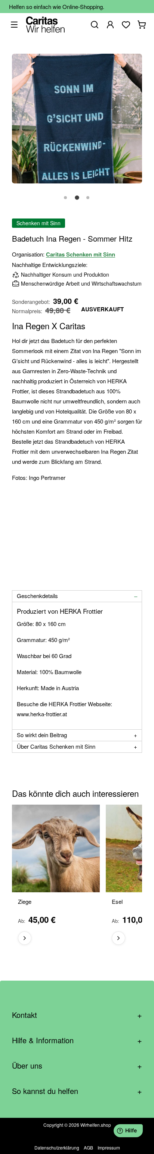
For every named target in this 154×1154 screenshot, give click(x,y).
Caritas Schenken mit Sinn (80, 254)
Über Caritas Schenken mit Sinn (56, 746)
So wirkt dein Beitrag (42, 735)
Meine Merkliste (126, 24)
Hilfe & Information (77, 1040)
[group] (77, 878)
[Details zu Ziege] (24, 938)
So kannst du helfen (77, 1091)
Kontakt (77, 1015)
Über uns (77, 1065)
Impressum (109, 1147)
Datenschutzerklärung (56, 1147)
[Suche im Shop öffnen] (94, 24)
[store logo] (45, 24)
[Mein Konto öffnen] (110, 24)
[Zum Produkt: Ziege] (56, 848)
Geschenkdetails (37, 596)
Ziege (24, 901)
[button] (65, 202)
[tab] (77, 596)
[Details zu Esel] (118, 938)
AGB (88, 1147)
